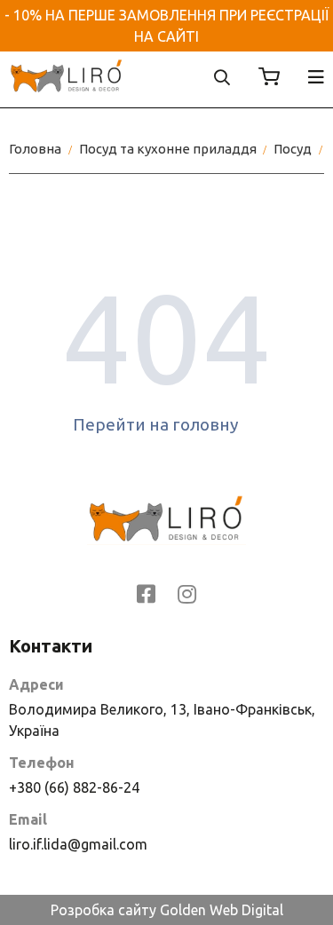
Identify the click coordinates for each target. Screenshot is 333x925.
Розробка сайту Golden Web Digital (167, 910)
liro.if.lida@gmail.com (78, 844)
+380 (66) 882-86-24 (74, 787)
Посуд (293, 148)
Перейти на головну (155, 424)
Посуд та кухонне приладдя (168, 148)
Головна (35, 148)
